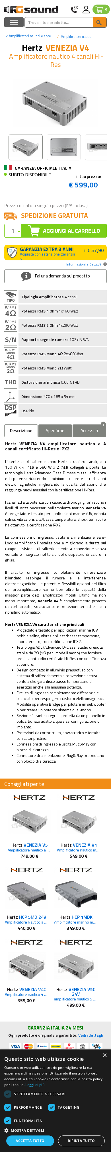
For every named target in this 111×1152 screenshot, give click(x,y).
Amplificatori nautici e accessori (32, 36)
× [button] (104, 1055)
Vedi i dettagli (90, 1035)
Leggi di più (34, 1084)
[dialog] (55, 1100)
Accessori (92, 429)
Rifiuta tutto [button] (81, 1140)
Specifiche (55, 430)
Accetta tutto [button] (30, 1140)
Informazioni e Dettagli (83, 264)
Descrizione (21, 430)
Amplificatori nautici (76, 36)
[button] (55, 1130)
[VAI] (99, 22)
